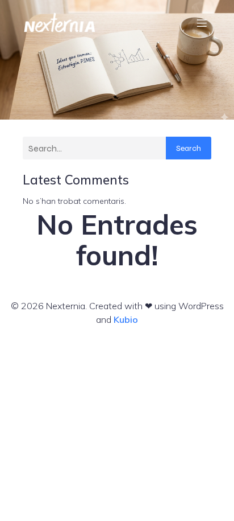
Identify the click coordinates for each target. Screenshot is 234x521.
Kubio (126, 319)
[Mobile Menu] (201, 22)
